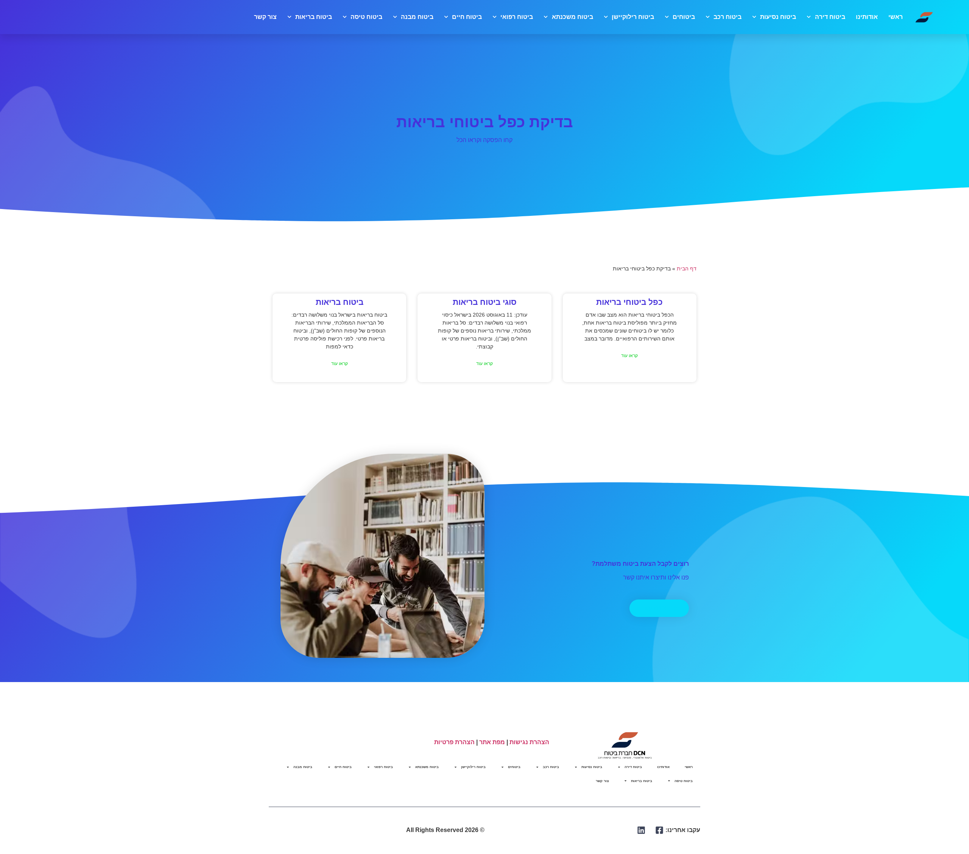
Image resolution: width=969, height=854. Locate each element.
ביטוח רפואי (516, 17)
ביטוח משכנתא (572, 17)
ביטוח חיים (467, 17)
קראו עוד (629, 355)
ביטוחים (684, 17)
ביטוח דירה (830, 17)
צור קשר (265, 17)
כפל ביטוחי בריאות (629, 302)
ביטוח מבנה (417, 17)
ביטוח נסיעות (778, 17)
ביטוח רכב (728, 17)
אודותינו (867, 17)
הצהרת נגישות (529, 742)
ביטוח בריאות (313, 17)
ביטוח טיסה (366, 17)
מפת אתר (492, 742)
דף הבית (686, 269)
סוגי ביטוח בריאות (485, 302)
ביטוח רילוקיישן (633, 17)
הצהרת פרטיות (454, 742)
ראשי (895, 17)
